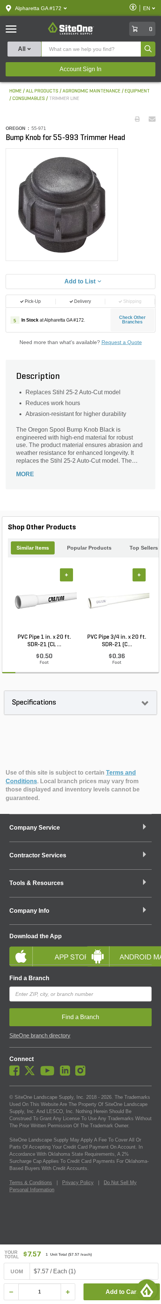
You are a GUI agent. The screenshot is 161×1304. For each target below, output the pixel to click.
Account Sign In (80, 69)
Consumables (28, 98)
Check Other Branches (132, 320)
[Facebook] (16, 1074)
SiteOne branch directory (39, 1036)
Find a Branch (29, 978)
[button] (38, 8)
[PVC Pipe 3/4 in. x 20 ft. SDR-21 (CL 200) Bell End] (116, 601)
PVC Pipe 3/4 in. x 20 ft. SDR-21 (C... (116, 641)
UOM (16, 1271)
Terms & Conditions (30, 1182)
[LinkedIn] (67, 1074)
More (25, 474)
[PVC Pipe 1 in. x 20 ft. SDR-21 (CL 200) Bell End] (44, 601)
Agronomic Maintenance (92, 91)
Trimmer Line (64, 98)
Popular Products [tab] (89, 548)
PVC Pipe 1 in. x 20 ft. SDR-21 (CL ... (44, 641)
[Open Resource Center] (146, 1289)
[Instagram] (82, 1074)
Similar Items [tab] (32, 548)
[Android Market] (119, 950)
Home (15, 91)
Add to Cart (122, 1292)
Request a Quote (121, 342)
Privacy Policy (78, 1182)
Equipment (137, 91)
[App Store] (42, 950)
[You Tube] (49, 1074)
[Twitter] (32, 1074)
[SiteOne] (71, 33)
